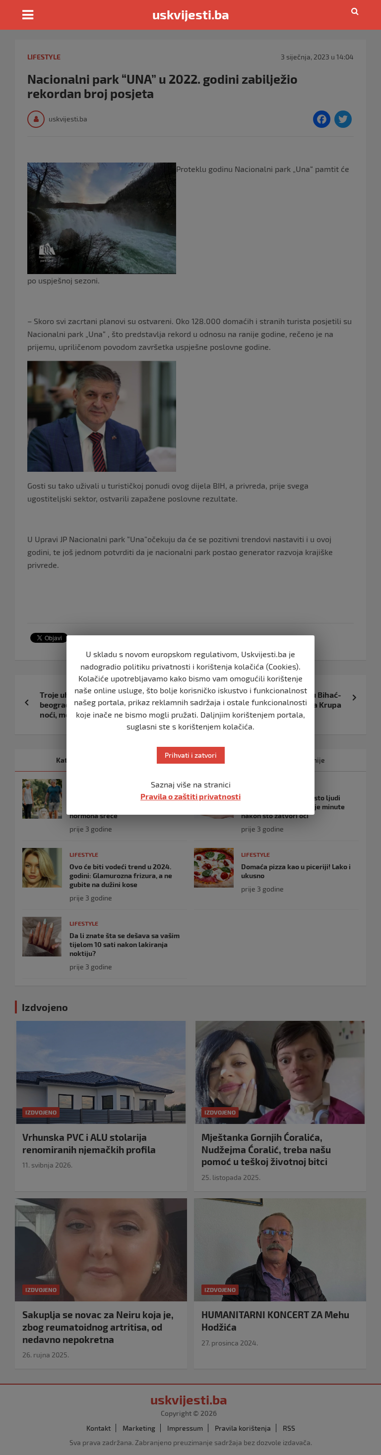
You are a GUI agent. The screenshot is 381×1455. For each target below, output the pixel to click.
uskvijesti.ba (190, 14)
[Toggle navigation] (28, 15)
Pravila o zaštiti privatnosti (190, 796)
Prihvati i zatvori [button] (191, 755)
